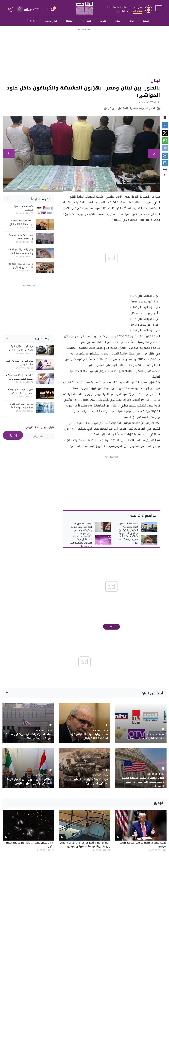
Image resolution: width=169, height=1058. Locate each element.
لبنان (117, 20)
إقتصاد (69, 20)
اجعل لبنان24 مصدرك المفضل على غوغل (129, 108)
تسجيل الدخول (123, 11)
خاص (88, 20)
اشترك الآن (137, 11)
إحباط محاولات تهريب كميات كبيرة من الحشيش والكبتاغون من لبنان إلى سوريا (128, 528)
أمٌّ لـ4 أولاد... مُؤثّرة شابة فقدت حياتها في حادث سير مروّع (20, 348)
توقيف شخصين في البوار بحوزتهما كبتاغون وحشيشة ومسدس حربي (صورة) (80, 528)
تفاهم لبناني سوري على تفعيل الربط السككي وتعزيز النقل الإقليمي (29, 781)
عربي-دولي (51, 20)
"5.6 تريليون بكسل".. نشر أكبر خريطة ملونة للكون (30, 845)
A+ (165, 169)
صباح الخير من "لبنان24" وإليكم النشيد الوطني (19, 362)
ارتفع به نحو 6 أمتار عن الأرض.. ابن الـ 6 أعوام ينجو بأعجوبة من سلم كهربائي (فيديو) (85, 845)
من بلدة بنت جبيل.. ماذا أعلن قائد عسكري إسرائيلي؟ (20, 265)
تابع (111, 626)
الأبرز (131, 20)
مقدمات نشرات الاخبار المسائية (23, 208)
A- (165, 175)
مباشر (146, 20)
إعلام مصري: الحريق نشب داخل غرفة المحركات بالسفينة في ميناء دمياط (81, 541)
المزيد (31, 20)
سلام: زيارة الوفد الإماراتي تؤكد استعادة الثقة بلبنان (21, 222)
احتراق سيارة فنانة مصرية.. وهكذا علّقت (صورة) (128, 540)
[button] (9, 153)
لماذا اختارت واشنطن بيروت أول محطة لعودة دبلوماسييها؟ (20, 237)
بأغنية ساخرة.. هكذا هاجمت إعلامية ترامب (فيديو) (143, 845)
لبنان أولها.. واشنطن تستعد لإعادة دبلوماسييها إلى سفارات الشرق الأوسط (20, 251)
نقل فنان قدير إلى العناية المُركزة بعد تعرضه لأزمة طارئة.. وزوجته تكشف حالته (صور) (20, 405)
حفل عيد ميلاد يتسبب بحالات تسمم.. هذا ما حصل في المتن (20, 391)
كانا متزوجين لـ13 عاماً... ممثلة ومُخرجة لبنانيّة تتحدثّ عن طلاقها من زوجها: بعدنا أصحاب (19, 377)
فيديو (103, 20)
